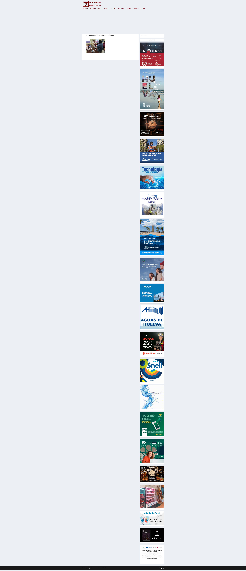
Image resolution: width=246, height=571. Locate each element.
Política (100, 8)
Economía (93, 8)
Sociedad (85, 8)
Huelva (129, 8)
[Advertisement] (123, 22)
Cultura (106, 8)
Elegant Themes (91, 568)
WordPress (105, 568)
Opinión (142, 8)
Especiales (121, 8)
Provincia (135, 8)
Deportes (113, 8)
